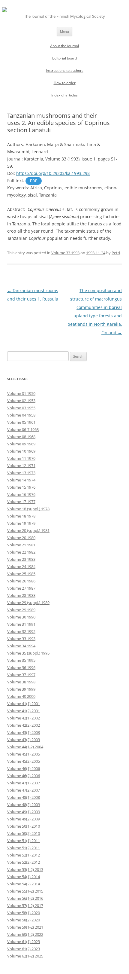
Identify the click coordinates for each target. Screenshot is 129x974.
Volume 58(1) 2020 (23, 912)
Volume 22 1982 (21, 552)
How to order (65, 82)
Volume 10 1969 (21, 451)
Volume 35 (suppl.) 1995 (28, 653)
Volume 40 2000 (21, 696)
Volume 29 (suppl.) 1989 (28, 602)
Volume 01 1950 (21, 393)
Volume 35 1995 (21, 660)
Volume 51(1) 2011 (23, 840)
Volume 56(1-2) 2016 (25, 898)
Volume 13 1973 (21, 472)
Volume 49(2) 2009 (23, 819)
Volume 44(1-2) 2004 (25, 747)
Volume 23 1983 (21, 559)
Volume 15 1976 (21, 487)
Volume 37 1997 (21, 674)
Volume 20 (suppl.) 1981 (28, 530)
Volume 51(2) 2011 (23, 847)
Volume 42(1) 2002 (23, 718)
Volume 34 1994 (21, 646)
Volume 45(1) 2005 (23, 754)
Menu (64, 31)
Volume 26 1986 (21, 581)
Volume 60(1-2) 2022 (25, 934)
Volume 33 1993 (65, 252)
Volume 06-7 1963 (23, 429)
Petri (116, 252)
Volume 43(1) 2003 (23, 732)
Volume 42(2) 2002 (23, 725)
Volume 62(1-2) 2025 (25, 956)
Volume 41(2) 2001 (23, 710)
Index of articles (64, 95)
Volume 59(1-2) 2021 (25, 927)
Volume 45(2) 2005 (23, 761)
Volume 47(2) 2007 (23, 790)
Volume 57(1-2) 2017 (25, 905)
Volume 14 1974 (21, 480)
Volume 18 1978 (21, 516)
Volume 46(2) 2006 (23, 775)
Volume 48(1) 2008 (23, 797)
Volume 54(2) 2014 (23, 884)
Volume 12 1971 (21, 465)
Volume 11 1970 (21, 458)
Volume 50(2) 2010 (23, 833)
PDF (33, 181)
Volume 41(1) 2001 (23, 703)
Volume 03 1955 (21, 408)
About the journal (64, 45)
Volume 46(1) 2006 (23, 768)
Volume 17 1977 (21, 501)
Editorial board (64, 58)
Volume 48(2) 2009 (23, 804)
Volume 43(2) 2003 (23, 739)
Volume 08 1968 (21, 436)
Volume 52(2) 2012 (23, 862)
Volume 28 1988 (21, 595)
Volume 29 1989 (21, 609)
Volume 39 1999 (21, 689)
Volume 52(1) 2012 (23, 855)
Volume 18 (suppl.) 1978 (28, 508)
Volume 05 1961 (21, 422)
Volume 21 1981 (21, 545)
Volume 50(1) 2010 (23, 826)
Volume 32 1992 (21, 631)
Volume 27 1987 (21, 588)
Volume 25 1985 (21, 573)
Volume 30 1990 (21, 617)
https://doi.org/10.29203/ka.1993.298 (53, 173)
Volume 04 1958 (21, 415)
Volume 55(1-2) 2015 (25, 891)
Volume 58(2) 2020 (23, 920)
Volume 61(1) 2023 (23, 941)
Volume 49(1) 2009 (23, 811)
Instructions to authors (64, 70)
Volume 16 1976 (21, 494)
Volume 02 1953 (21, 400)
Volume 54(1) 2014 (23, 876)
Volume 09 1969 (21, 444)
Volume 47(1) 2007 (23, 783)
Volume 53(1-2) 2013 (25, 869)
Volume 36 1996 (21, 667)
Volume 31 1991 (21, 624)
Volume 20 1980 (21, 537)
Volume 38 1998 (21, 682)
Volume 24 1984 (21, 566)
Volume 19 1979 (21, 523)
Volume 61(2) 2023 (23, 948)
